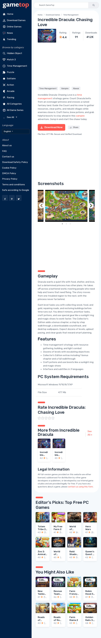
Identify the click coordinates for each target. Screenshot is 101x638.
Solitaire (11, 78)
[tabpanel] (66, 206)
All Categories (14, 103)
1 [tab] (62, 224)
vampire (80, 115)
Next (91, 206)
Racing (10, 97)
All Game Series (14, 110)
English (7, 131)
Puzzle (10, 72)
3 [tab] (70, 224)
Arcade (10, 91)
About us (7, 145)
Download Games (16, 20)
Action (10, 84)
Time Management (16, 66)
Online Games (13, 26)
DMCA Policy (9, 173)
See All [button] (9, 117)
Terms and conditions (13, 184)
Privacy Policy (9, 179)
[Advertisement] (66, 64)
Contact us (8, 156)
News (9, 33)
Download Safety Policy (15, 162)
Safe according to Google (15, 190)
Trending (11, 39)
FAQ (4, 151)
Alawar (76, 88)
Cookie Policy (9, 167)
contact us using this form (80, 487)
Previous (42, 206)
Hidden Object (14, 53)
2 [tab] (66, 224)
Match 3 (11, 59)
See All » (90, 433)
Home (9, 14)
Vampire (65, 88)
